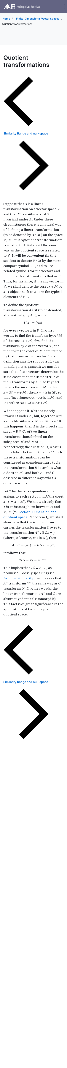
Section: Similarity (19, 578)
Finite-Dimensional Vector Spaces (37, 18)
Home (6, 18)
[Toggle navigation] (62, 6)
